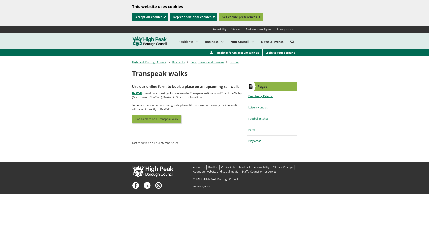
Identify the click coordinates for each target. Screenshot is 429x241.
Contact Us (228, 167)
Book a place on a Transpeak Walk (156, 119)
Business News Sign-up (259, 29)
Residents (178, 62)
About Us (199, 167)
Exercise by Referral (260, 96)
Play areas (254, 141)
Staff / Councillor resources (259, 171)
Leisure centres (258, 107)
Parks (251, 130)
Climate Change (283, 167)
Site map (236, 29)
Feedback (245, 167)
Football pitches (258, 118)
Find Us (213, 167)
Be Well (137, 93)
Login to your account (280, 53)
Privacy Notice (285, 29)
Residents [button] (185, 42)
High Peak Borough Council (149, 62)
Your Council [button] (239, 42)
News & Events (272, 42)
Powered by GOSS (201, 186)
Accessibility (219, 29)
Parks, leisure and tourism (207, 62)
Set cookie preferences (239, 17)
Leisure (234, 62)
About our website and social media (215, 171)
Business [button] (212, 42)
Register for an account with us (238, 53)
